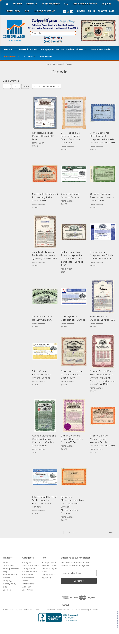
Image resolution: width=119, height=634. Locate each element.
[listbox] (51, 86)
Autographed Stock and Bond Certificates (62, 49)
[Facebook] (64, 11)
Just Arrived (46, 56)
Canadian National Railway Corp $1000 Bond (43, 136)
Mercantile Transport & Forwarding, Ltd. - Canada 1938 (45, 197)
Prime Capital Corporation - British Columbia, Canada (101, 255)
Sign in (91, 11)
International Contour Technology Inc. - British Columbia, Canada (44, 502)
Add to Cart (45, 118)
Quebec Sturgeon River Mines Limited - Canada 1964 (102, 197)
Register (102, 11)
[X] (68, 11)
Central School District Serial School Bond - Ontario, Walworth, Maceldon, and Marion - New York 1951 (102, 378)
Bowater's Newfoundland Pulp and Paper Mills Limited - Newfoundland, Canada (72, 505)
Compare (44, 113)
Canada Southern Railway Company (42, 318)
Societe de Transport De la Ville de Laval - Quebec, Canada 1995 (44, 255)
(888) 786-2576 (53, 41)
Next (111, 532)
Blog (27, 10)
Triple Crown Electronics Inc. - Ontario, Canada (41, 374)
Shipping (106, 3)
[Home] (6, 4)
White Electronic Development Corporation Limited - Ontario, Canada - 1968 (103, 137)
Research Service (28, 49)
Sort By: (37, 86)
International (9, 56)
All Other (28, 56)
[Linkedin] (71, 11)
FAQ (66, 3)
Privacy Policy (13, 10)
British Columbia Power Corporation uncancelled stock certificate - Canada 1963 (72, 258)
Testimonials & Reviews (85, 3)
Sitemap (7, 590)
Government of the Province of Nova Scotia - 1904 (72, 374)
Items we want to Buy (44, 10)
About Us (17, 3)
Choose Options (74, 237)
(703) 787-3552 (53, 37)
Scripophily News (51, 3)
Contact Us (31, 3)
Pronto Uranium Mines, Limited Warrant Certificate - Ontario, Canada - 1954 (103, 440)
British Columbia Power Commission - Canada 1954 (72, 439)
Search (81, 11)
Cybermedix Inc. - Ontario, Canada (71, 196)
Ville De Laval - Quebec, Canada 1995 (102, 318)
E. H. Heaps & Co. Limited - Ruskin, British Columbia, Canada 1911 (70, 137)
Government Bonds (100, 49)
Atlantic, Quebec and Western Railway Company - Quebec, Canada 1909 (44, 440)
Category (7, 49)
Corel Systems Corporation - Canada (73, 318)
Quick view (44, 107)
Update (25, 86)
